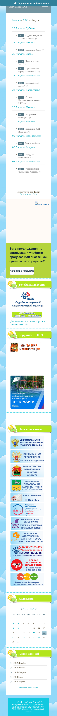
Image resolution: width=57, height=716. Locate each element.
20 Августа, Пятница (23, 107)
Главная (16, 20)
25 (23, 637)
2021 (26, 20)
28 (39, 637)
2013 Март (18, 677)
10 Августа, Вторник (23, 121)
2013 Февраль (20, 672)
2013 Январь (19, 668)
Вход (35, 194)
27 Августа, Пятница (23, 42)
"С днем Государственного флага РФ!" (29, 100)
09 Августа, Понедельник (26, 135)
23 (13, 637)
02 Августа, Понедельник (26, 161)
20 (34, 633)
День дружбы (31, 143)
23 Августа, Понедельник (26, 75)
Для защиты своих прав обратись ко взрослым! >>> (27, 322)
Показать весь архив (28, 688)
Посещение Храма (33, 50)
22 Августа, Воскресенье (26, 89)
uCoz (29, 712)
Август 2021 (28, 609)
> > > (13, 588)
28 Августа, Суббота (23, 28)
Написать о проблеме (22, 270)
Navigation (18, 6)
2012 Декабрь (20, 663)
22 (44, 633)
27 (34, 637)
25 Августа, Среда (22, 53)
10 (18, 628)
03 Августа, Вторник (23, 147)
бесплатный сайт (37, 709)
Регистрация (25, 194)
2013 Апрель (19, 682)
